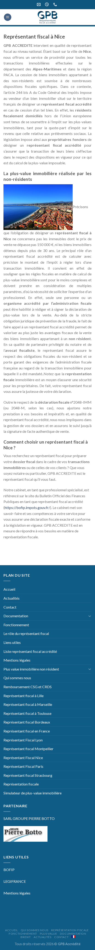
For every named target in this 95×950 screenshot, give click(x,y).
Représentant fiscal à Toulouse (27, 713)
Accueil (9, 589)
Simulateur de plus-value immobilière (32, 793)
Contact (9, 607)
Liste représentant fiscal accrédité (30, 651)
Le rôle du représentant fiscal (26, 633)
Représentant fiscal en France (26, 731)
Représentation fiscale (21, 784)
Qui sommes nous (17, 678)
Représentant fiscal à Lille (23, 695)
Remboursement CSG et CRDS (27, 687)
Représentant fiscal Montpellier (28, 748)
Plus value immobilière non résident (31, 669)
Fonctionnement (16, 625)
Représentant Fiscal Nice (23, 757)
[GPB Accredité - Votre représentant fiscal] (47, 17)
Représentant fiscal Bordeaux (26, 722)
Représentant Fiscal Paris (23, 766)
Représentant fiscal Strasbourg (27, 775)
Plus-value (48, 933)
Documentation (15, 616)
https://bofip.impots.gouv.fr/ (27, 507)
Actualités (11, 598)
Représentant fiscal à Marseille (27, 704)
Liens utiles (12, 642)
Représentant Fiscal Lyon (23, 740)
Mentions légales (16, 660)
